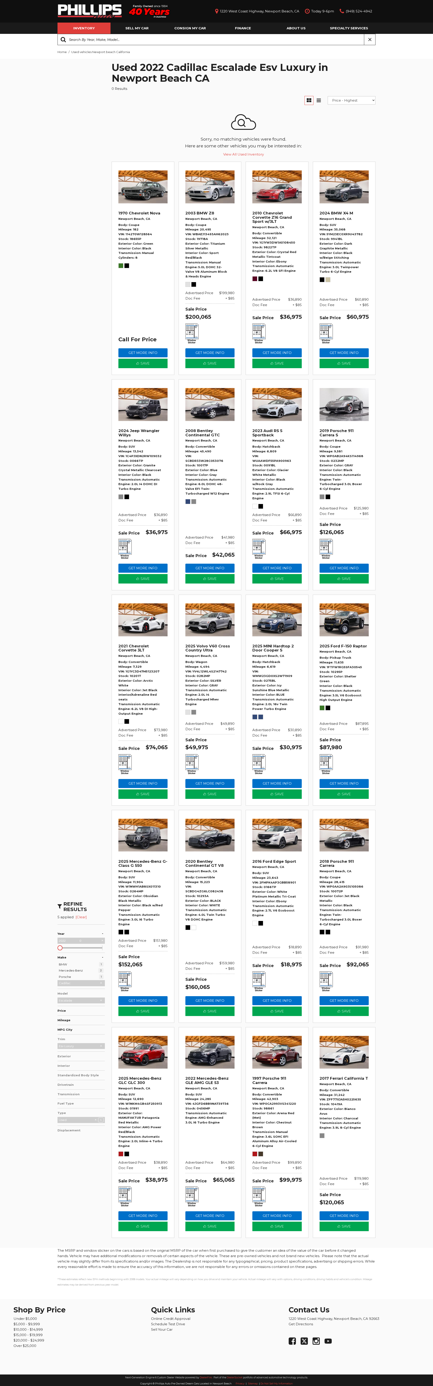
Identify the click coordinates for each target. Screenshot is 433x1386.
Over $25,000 (25, 1346)
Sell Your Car (162, 1329)
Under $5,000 (25, 1318)
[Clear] (81, 917)
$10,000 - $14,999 (28, 1329)
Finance (243, 28)
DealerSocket (234, 1377)
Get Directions (301, 1324)
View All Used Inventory (243, 154)
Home (62, 52)
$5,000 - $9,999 (27, 1324)
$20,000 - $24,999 (29, 1340)
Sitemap (253, 1383)
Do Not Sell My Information (276, 1383)
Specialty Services (349, 28)
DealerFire (206, 1377)
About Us (296, 28)
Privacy (240, 1383)
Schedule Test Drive (168, 1324)
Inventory (84, 28)
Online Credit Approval (170, 1318)
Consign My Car (190, 28)
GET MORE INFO (143, 353)
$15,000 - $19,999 (28, 1335)
